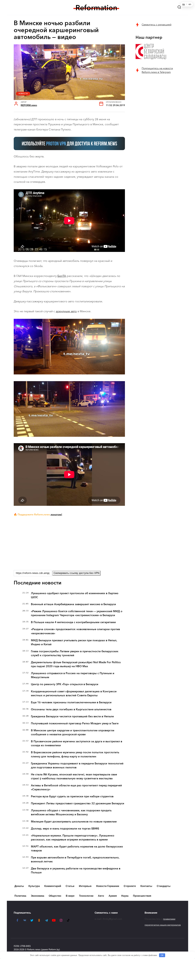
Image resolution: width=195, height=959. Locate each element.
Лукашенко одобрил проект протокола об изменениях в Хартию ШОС (74, 595)
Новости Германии (107, 886)
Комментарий (52, 886)
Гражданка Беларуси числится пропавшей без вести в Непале (72, 716)
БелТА (61, 276)
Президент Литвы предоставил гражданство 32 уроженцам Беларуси (77, 803)
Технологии (86, 896)
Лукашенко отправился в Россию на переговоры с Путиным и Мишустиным (72, 675)
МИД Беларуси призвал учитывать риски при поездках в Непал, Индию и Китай (74, 642)
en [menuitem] (190, 4)
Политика (20, 896)
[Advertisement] (69, 542)
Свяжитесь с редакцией (156, 24)
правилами (169, 919)
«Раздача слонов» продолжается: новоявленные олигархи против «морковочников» (75, 631)
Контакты (146, 886)
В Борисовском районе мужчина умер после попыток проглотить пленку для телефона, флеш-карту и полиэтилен (75, 754)
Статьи (70, 886)
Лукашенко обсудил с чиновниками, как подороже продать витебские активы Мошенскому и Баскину (71, 812)
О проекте (130, 886)
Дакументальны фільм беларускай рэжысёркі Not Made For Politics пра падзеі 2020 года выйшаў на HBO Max (76, 664)
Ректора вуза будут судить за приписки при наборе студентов (72, 796)
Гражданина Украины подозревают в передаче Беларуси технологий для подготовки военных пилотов (77, 765)
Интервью (85, 886)
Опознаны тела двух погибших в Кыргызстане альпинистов (71, 709)
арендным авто (66, 311)
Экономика (37, 896)
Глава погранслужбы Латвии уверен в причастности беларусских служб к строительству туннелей (74, 653)
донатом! (56, 514)
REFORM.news (29, 105)
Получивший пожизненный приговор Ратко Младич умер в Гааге (75, 723)
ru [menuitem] (183, 4)
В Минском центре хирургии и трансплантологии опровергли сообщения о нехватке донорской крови (72, 732)
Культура (34, 886)
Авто (101, 896)
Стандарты (163, 886)
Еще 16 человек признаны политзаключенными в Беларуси (71, 702)
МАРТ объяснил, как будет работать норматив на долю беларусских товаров (77, 848)
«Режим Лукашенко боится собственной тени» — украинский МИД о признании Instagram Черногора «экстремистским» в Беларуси (76, 613)
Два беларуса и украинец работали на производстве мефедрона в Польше (75, 870)
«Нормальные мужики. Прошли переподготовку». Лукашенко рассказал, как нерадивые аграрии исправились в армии (72, 837)
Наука (124, 896)
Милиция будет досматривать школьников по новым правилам (74, 821)
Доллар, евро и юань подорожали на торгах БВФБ (65, 828)
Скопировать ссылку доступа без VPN (76, 573)
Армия (113, 896)
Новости (23, 94)
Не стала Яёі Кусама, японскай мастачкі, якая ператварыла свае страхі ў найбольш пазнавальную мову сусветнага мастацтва (74, 776)
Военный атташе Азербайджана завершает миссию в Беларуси (73, 604)
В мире (70, 896)
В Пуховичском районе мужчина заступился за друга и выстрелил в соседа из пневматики (76, 743)
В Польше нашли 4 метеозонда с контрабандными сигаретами (73, 622)
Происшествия (142, 896)
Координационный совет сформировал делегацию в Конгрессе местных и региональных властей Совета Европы (74, 693)
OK (162, 955)
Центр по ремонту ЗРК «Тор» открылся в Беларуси (64, 684)
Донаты (19, 886)
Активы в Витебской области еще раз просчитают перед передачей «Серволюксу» (76, 787)
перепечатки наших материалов (163, 924)
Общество (55, 896)
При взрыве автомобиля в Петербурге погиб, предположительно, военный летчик (75, 859)
